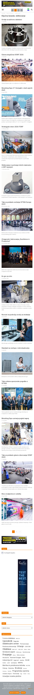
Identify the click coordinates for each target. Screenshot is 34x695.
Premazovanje (24, 644)
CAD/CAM (27, 646)
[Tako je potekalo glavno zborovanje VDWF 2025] (17, 472)
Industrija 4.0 (7, 660)
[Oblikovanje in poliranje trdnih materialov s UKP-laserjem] (17, 182)
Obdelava (7, 649)
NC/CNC (28, 665)
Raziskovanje (26, 652)
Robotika (11, 668)
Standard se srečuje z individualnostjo (15, 348)
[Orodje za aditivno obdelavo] (17, 35)
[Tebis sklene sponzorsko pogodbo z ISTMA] (17, 399)
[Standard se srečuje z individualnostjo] (17, 363)
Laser (8, 663)
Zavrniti (23, 692)
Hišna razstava (20, 655)
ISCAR (27, 660)
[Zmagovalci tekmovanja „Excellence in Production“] (17, 256)
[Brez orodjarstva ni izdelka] (17, 509)
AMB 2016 (18, 638)
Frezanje (7, 654)
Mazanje (25, 668)
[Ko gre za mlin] (17, 291)
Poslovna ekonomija (9, 646)
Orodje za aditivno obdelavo (12, 20)
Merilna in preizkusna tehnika (14, 665)
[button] (2, 10)
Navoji (14, 655)
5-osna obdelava (9, 638)
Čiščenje (5, 668)
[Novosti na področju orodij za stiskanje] (17, 330)
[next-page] (20, 531)
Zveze (24, 673)
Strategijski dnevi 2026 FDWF (12, 127)
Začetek (3, 13)
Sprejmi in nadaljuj (14, 692)
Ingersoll (16, 660)
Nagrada (16, 641)
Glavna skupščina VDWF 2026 (12, 55)
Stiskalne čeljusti (7, 673)
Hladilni (4, 663)
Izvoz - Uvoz (27, 649)
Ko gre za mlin (7, 276)
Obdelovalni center (11, 643)
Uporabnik (7, 641)
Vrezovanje (16, 673)
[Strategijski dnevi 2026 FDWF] (17, 142)
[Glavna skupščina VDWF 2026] (17, 70)
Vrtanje (20, 646)
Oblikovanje (19, 652)
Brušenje (18, 668)
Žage (21, 673)
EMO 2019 (20, 649)
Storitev (9, 671)
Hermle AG (6, 657)
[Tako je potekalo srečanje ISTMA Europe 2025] (17, 219)
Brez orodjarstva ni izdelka (11, 494)
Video (28, 673)
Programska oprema (20, 671)
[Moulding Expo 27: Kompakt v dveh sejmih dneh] (17, 105)
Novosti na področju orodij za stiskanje (16, 315)
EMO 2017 (14, 649)
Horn (23, 657)
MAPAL (20, 663)
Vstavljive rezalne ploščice (12, 676)
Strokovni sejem (9, 652)
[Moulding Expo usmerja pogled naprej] (17, 434)
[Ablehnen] (32, 688)
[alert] (17, 553)
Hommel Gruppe (15, 657)
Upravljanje (14, 663)
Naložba (22, 660)
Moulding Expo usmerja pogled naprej (15, 418)
